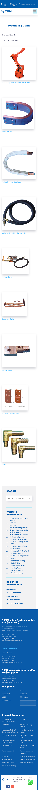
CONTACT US (6, 700)
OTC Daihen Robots (13, 593)
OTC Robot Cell (15, 549)
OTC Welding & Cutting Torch (19, 551)
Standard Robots (13, 600)
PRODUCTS (6, 694)
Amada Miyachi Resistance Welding (19, 519)
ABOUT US (23, 691)
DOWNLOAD (24, 697)
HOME (4, 691)
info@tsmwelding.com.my (13, 640)
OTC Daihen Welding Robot (18, 546)
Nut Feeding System (17, 537)
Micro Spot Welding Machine (19, 534)
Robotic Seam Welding (17, 561)
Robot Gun (13, 558)
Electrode (13, 525)
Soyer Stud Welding (16, 570)
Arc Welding (13, 523)
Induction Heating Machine (19, 528)
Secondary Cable (15, 568)
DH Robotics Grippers (14, 603)
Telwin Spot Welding (16, 573)
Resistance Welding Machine (19, 556)
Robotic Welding (15, 563)
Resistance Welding (16, 553)
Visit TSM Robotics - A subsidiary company (19, 4)
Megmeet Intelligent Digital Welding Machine (19, 531)
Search (29, 498)
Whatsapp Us (8, 638)
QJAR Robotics (12, 596)
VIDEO (4, 697)
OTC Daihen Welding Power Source (19, 543)
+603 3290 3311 (10, 6)
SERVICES (23, 694)
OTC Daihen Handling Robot (19, 539)
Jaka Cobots (11, 589)
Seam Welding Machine (17, 565)
